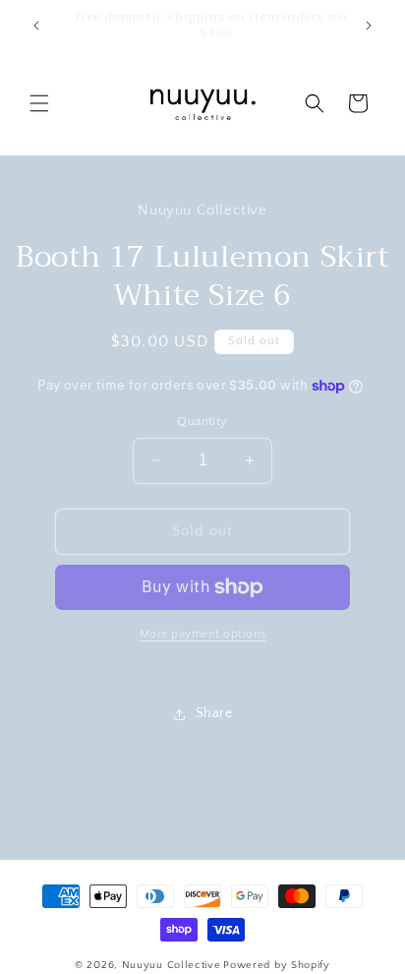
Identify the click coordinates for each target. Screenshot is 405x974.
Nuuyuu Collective (171, 965)
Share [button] (214, 713)
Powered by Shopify (276, 965)
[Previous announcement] (36, 25)
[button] (39, 103)
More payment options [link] (203, 634)
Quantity (202, 421)
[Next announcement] (368, 25)
